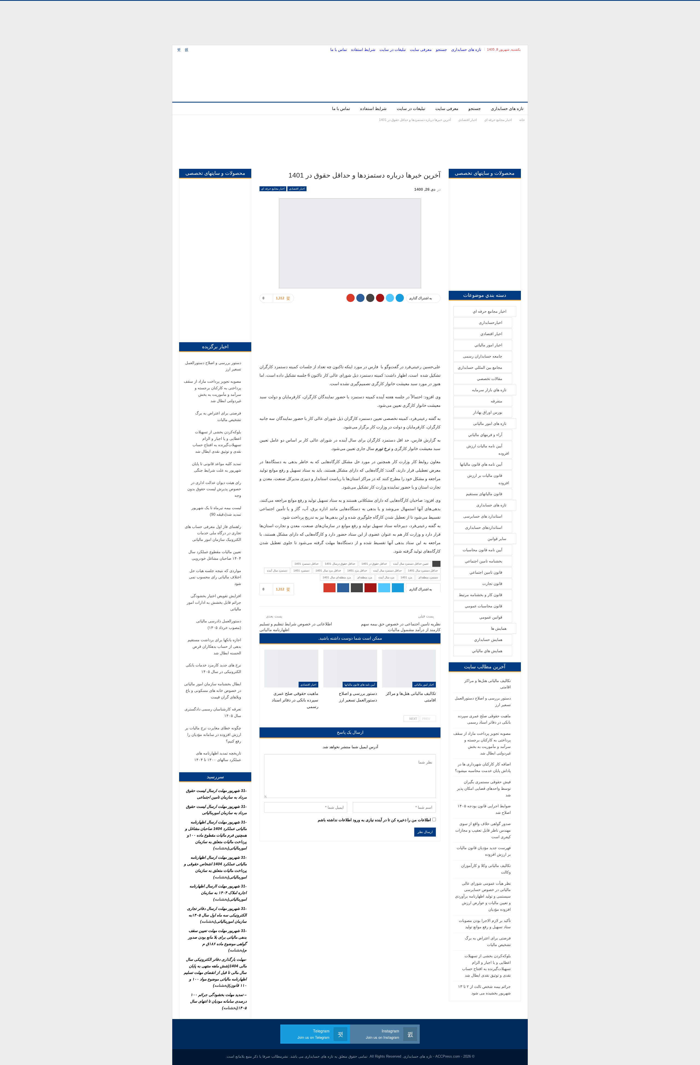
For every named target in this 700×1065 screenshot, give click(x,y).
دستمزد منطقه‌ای (428, 577)
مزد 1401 (406, 577)
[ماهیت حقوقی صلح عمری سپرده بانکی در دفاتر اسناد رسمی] (291, 668)
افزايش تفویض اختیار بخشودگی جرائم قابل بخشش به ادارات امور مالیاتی (214, 602)
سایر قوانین (497, 538)
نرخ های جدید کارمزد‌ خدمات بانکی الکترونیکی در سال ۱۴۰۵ (213, 668)
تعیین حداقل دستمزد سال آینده (410, 563)
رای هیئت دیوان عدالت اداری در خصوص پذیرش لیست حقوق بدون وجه (214, 489)
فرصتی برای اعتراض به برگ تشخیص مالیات (218, 416)
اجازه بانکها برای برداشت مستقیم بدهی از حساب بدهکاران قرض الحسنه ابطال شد (214, 646)
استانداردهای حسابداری (483, 527)
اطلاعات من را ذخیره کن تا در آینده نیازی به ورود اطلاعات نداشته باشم (374, 820)
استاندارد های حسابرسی (482, 516)
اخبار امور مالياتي (424, 684)
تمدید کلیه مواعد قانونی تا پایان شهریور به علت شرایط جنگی (216, 467)
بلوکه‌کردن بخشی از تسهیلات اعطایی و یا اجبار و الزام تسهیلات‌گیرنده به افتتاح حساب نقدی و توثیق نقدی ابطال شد (216, 442)
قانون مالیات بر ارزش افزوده (488, 479)
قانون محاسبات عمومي (483, 606)
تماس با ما (338, 49)
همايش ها (498, 628)
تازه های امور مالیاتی (489, 423)
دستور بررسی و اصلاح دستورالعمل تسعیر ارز (213, 366)
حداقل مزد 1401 (357, 570)
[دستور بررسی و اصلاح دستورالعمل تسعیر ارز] (350, 668)
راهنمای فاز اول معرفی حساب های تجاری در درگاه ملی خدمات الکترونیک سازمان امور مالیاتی (213, 533)
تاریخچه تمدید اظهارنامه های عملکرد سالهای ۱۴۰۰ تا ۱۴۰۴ (217, 756)
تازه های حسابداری (466, 49)
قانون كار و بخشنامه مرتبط (480, 595)
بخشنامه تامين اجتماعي (483, 561)
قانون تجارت (492, 583)
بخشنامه (221, 848)
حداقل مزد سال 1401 (328, 570)
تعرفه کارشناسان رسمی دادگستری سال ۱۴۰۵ (213, 712)
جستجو (441, 49)
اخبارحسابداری (490, 322)
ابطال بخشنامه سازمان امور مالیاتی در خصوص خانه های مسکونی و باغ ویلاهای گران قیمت (212, 690)
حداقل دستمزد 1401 (306, 563)
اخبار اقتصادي (297, 188)
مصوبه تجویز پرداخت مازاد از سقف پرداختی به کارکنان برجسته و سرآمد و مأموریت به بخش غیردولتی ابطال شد (212, 391)
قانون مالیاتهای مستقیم (484, 494)
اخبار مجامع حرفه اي (273, 188)
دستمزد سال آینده (277, 570)
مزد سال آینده (386, 577)
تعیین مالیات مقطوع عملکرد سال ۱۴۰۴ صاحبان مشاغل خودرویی (214, 555)
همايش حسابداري (488, 639)
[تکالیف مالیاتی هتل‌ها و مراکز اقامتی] (409, 668)
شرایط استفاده (363, 49)
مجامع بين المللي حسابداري (480, 367)
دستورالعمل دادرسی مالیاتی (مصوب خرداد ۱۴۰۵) (218, 624)
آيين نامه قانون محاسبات (482, 550)
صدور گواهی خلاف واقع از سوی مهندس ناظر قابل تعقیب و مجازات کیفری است (483, 830)
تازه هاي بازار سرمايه (489, 390)
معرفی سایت (421, 49)
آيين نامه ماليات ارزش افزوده (487, 449)
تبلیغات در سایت (393, 49)
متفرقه (496, 401)
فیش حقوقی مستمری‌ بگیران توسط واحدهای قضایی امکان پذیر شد (484, 788)
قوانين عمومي (490, 617)
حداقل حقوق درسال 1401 (340, 563)
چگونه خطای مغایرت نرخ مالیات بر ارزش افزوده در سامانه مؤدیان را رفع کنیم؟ (213, 734)
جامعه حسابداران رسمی (482, 356)
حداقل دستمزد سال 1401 (423, 570)
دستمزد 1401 (301, 570)
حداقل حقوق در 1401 (374, 563)
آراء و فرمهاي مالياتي (485, 435)
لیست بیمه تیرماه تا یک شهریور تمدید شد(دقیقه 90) (216, 511)
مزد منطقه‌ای (364, 577)
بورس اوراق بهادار (487, 412)
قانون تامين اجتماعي (485, 572)
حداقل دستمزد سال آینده (387, 570)
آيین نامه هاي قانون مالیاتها (360, 684)
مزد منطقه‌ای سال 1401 (337, 577)
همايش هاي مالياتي (487, 651)
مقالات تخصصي (489, 378)
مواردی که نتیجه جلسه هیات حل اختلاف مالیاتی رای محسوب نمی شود (215, 577)
